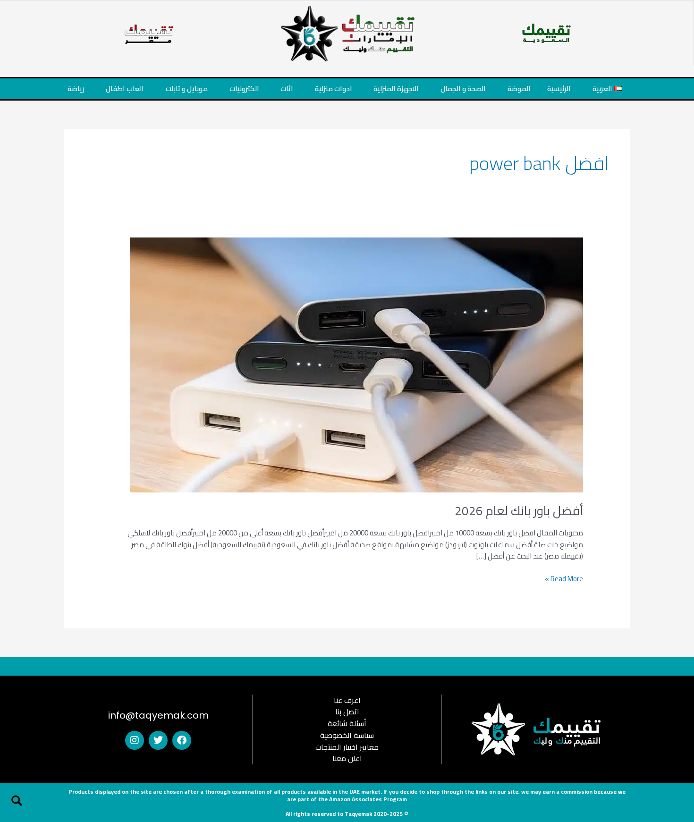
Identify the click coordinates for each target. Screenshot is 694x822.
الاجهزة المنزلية (396, 88)
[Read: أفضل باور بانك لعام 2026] (356, 364)
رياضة (76, 88)
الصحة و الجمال (463, 88)
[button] (16, 801)
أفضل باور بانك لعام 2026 (519, 510)
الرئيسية (559, 88)
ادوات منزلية (333, 88)
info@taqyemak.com (158, 715)
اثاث (286, 88)
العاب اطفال (125, 88)
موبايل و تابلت (187, 88)
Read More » (564, 579)
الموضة (519, 88)
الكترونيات (244, 88)
